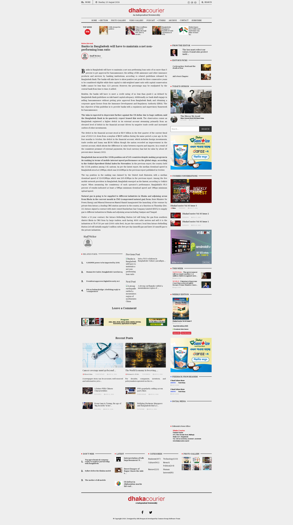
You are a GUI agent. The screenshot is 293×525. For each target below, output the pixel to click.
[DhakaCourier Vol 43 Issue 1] (196, 468)
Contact (184, 20)
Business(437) (154, 459)
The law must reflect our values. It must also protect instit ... (195, 52)
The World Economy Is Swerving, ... (141, 370)
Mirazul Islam (88, 374)
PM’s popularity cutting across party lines (150, 389)
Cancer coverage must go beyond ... (99, 370)
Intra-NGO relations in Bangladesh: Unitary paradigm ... (152, 259)
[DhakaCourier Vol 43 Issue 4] (196, 461)
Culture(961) (153, 462)
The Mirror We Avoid (190, 116)
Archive (173, 20)
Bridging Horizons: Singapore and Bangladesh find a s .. (150, 404)
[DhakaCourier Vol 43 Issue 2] (186, 468)
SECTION (104, 20)
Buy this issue (186, 333)
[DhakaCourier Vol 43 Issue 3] (207, 461)
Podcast (151, 20)
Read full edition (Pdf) (180, 326)
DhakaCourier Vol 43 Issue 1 (195, 221)
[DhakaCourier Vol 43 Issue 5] (186, 461)
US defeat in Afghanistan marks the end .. (133, 484)
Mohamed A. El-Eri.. (133, 374)
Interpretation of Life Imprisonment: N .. (134, 459)
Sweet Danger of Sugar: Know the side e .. (134, 471)
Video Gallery (136, 20)
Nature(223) (153, 469)
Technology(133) (170, 459)
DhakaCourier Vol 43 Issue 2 (195, 214)
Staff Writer (95, 56)
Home (94, 20)
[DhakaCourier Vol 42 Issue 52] (207, 468)
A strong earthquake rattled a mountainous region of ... (150, 287)
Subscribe (197, 20)
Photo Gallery (118, 20)
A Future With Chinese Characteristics (103, 389)
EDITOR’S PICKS (179, 60)
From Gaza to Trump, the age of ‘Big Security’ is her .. (107, 404)
